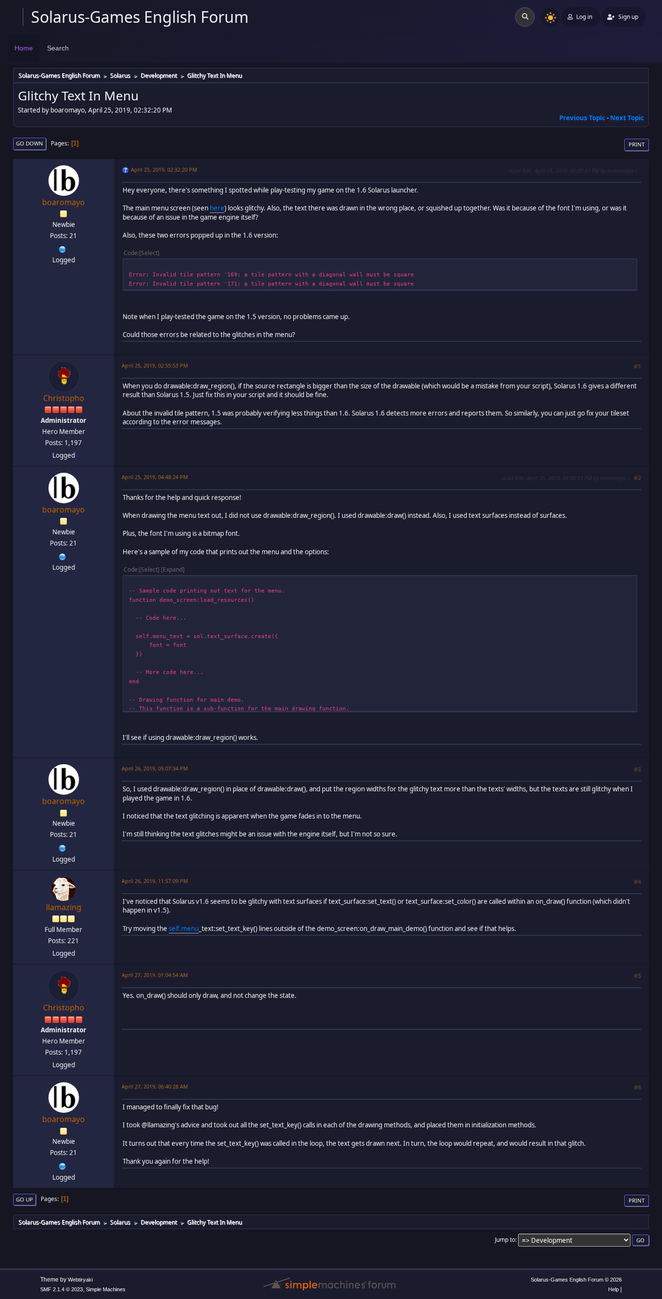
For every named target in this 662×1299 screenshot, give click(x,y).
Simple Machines (106, 1289)
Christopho (63, 398)
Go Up (24, 1199)
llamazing (63, 907)
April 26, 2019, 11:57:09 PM (155, 880)
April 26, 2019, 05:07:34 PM (155, 768)
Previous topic (582, 117)
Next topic (627, 117)
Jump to (505, 1239)
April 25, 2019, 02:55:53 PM (155, 365)
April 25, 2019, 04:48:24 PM (155, 477)
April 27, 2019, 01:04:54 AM (155, 974)
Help (613, 1289)
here (217, 208)
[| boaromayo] (62, 248)
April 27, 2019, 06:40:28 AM (155, 1086)
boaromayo (63, 202)
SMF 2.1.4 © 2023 (61, 1289)
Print (637, 144)
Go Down (29, 143)
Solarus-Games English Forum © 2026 (576, 1280)
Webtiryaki (80, 1280)
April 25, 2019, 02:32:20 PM (164, 169)
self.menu (184, 928)
